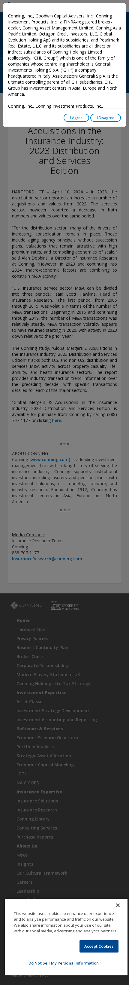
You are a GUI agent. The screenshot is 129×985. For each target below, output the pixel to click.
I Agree (76, 117)
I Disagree (105, 117)
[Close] (117, 905)
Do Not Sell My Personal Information (63, 963)
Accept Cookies (99, 946)
